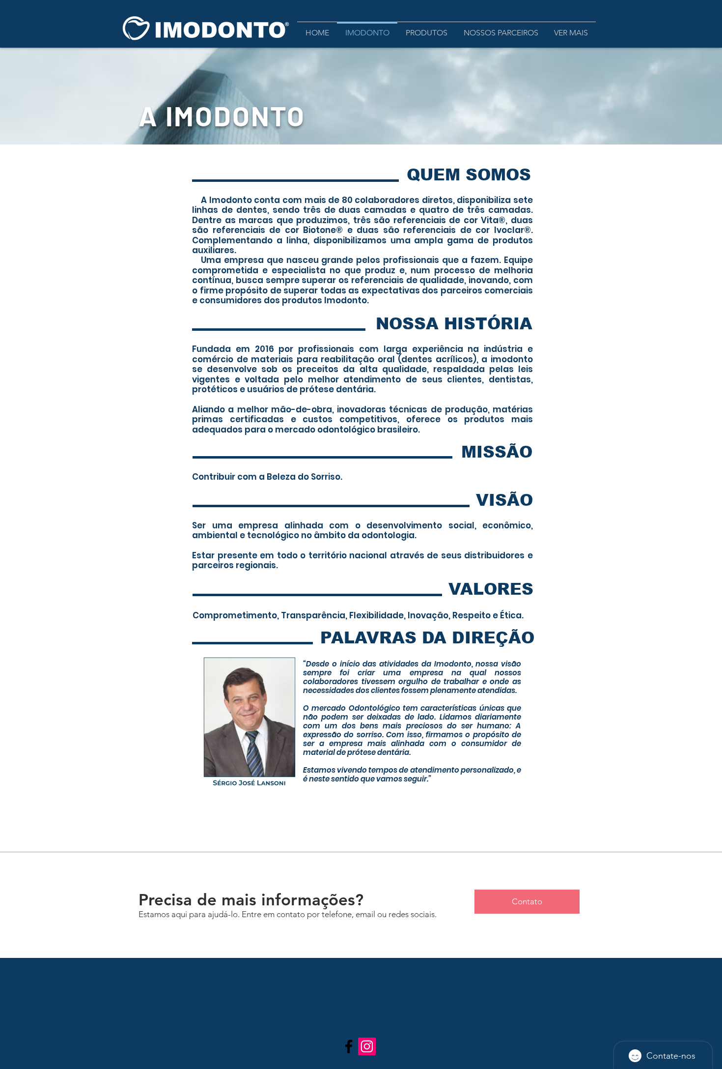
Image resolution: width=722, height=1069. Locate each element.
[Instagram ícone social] (367, 1046)
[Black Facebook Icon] (349, 1046)
